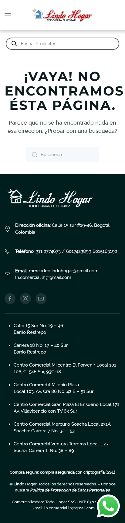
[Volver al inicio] (62, 15)
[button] (8, 15)
